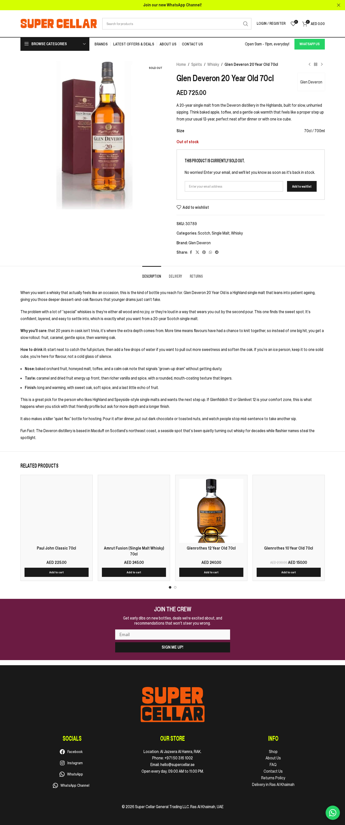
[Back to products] (316, 65)
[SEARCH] (246, 24)
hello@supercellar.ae (177, 764)
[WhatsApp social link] (210, 252)
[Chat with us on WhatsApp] (333, 813)
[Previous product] (309, 65)
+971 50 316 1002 (178, 757)
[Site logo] (58, 23)
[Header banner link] (172, 5)
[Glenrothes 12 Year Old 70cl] (211, 511)
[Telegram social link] (216, 252)
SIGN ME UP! (172, 647)
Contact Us (273, 771)
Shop (273, 751)
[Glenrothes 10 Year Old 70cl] (289, 511)
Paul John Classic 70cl (56, 548)
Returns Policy (273, 777)
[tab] (151, 274)
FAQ (273, 764)
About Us (273, 757)
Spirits (196, 64)
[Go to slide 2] (175, 587)
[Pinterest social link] (204, 252)
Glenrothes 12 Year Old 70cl (211, 548)
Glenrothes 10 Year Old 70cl (288, 548)
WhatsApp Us (310, 44)
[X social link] (197, 252)
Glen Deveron (311, 81)
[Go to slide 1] (170, 587)
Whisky (213, 64)
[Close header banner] (338, 5)
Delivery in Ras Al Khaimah (273, 784)
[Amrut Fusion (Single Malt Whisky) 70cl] (134, 511)
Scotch (204, 233)
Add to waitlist (302, 186)
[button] (57, 572)
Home (181, 64)
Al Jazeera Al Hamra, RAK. (180, 751)
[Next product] (322, 65)
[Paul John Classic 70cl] (57, 511)
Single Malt (221, 233)
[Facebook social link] (191, 252)
